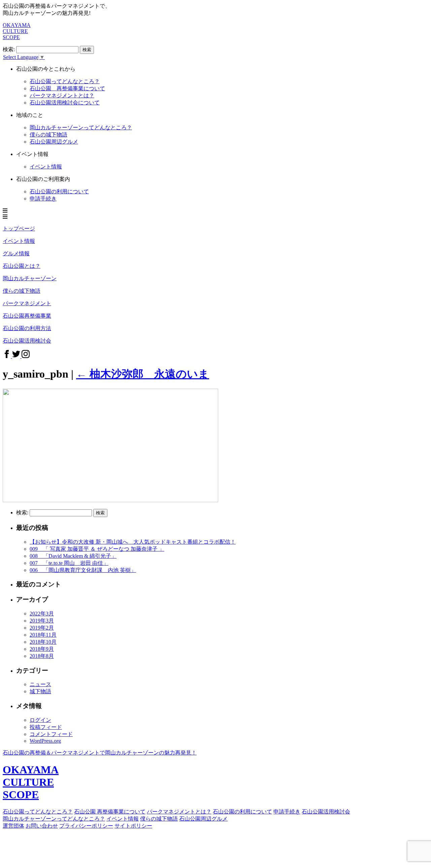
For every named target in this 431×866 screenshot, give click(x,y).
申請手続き (43, 198)
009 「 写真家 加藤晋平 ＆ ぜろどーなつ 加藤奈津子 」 (97, 549)
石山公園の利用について (59, 191)
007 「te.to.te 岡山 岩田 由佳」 (69, 563)
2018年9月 (42, 649)
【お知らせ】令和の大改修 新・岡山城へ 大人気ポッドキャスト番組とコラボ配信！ (133, 542)
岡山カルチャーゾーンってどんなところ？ (81, 127)
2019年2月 (42, 628)
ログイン (40, 720)
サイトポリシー (133, 826)
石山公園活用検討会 (326, 811)
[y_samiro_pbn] (110, 500)
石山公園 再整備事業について (67, 88)
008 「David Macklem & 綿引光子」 (73, 556)
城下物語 (40, 691)
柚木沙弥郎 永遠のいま (142, 374)
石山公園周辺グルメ (203, 819)
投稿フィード (46, 727)
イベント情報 (122, 819)
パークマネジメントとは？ (62, 95)
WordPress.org (45, 741)
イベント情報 (46, 166)
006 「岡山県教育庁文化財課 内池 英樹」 (83, 570)
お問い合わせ (42, 826)
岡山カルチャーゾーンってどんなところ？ (54, 819)
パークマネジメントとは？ (179, 811)
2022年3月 (42, 613)
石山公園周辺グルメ (54, 142)
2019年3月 (42, 620)
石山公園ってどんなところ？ (65, 81)
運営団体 (13, 826)
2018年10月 (43, 642)
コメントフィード (51, 734)
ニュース (40, 684)
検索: (9, 49)
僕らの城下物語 (48, 134)
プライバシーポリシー (86, 826)
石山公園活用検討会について (65, 102)
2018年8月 (42, 656)
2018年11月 (43, 635)
